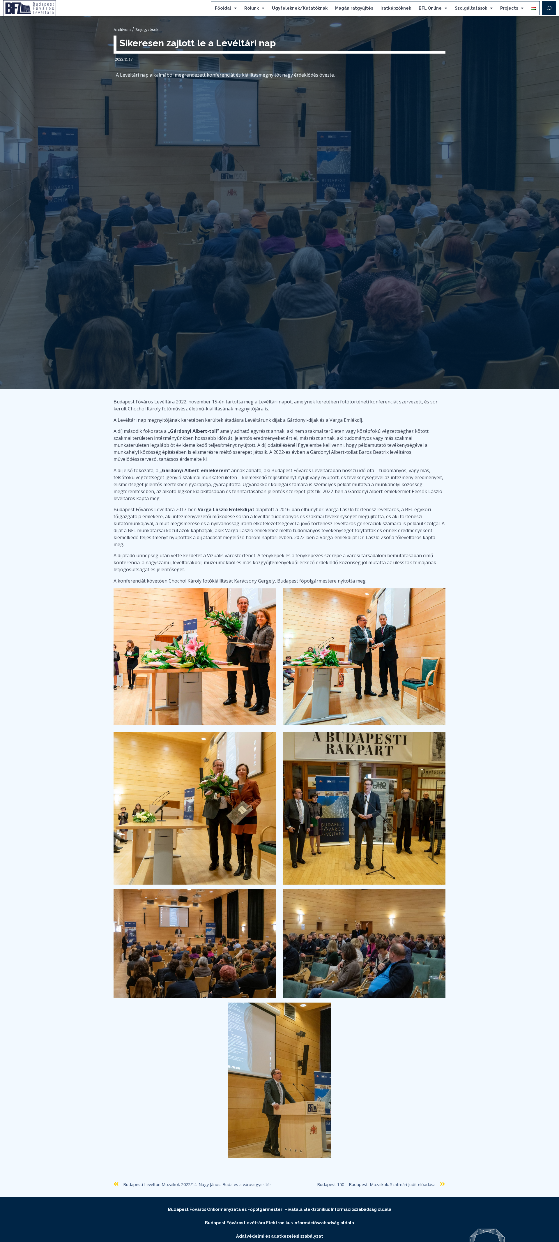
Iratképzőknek (396, 8)
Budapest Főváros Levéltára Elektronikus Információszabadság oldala (279, 1222)
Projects (509, 8)
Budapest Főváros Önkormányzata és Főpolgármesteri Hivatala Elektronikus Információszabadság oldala (279, 1209)
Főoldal (223, 8)
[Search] (549, 8)
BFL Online (430, 8)
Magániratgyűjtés (354, 8)
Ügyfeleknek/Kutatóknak (300, 8)
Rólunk (251, 8)
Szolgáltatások (471, 8)
